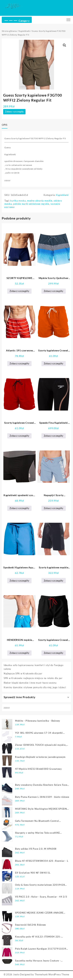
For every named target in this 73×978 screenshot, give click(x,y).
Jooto (16, 974)
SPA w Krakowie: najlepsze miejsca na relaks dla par (33, 678)
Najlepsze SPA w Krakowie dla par (23, 673)
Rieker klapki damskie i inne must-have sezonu (30, 682)
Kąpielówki (24, 31)
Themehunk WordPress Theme (52, 974)
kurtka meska (18, 200)
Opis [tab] (4, 124)
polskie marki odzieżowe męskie (31, 203)
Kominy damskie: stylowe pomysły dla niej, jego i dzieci (35, 687)
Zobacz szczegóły (14, 111)
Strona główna (9, 31)
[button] (64, 45)
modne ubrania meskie (39, 200)
